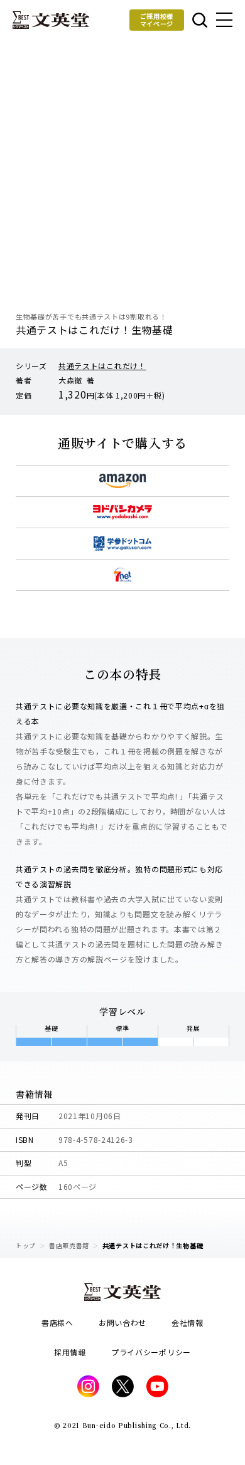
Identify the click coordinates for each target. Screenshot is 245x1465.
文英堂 (51, 20)
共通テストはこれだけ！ (102, 365)
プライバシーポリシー (151, 1352)
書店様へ (57, 1322)
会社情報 (188, 1322)
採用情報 (70, 1352)
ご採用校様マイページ (157, 19)
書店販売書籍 (69, 1245)
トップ (26, 1245)
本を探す (198, 20)
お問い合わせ (122, 1322)
